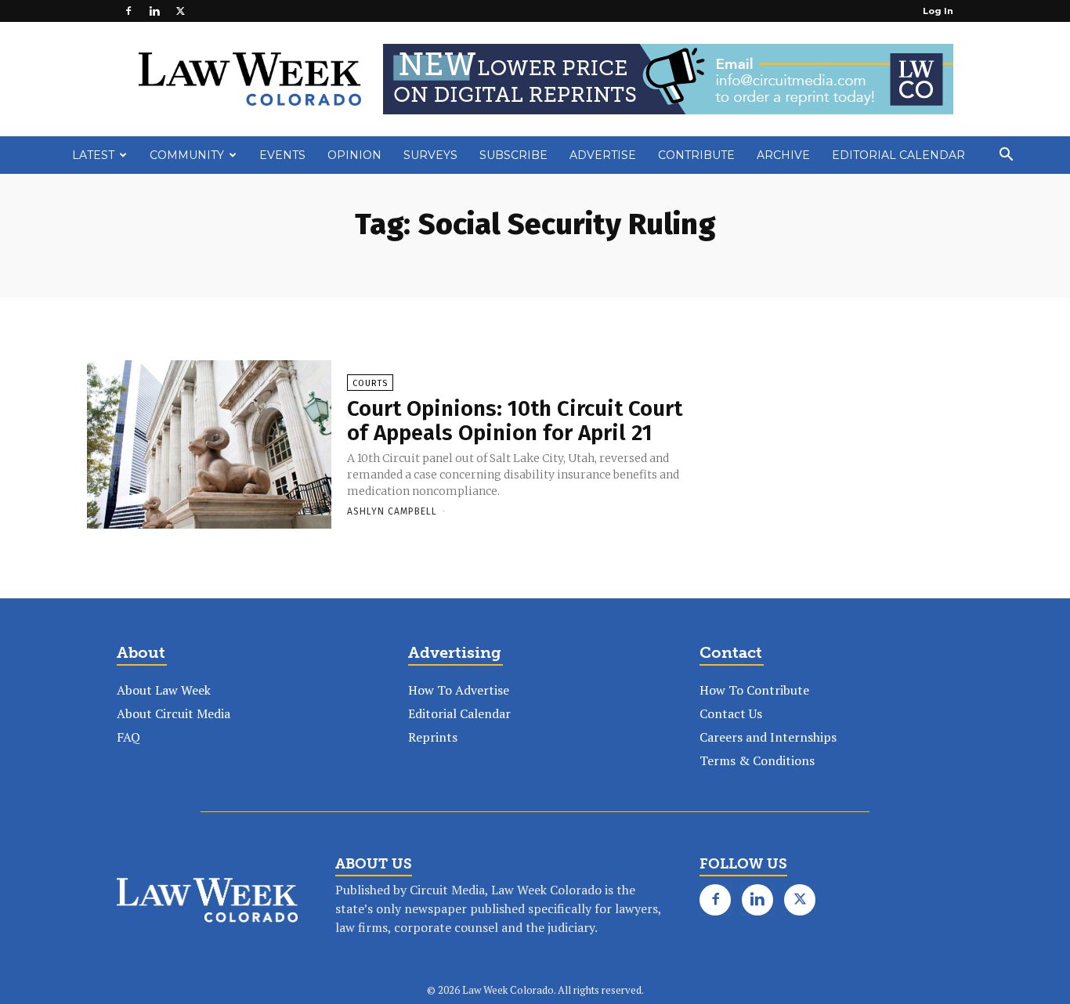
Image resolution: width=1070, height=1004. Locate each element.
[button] (1006, 155)
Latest (93, 155)
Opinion (354, 155)
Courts (370, 383)
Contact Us (730, 713)
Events (282, 155)
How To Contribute (754, 690)
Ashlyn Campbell (392, 511)
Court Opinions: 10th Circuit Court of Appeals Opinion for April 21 (514, 420)
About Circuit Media (173, 713)
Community (187, 155)
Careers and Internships (768, 737)
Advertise (602, 155)
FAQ (128, 737)
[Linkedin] (154, 11)
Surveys (430, 155)
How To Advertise (458, 690)
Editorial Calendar (898, 155)
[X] (180, 11)
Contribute (696, 155)
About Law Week (164, 690)
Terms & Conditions (757, 760)
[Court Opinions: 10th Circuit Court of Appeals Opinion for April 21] (209, 445)
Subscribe (513, 155)
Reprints (432, 737)
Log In (938, 10)
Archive (783, 155)
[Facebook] (128, 11)
